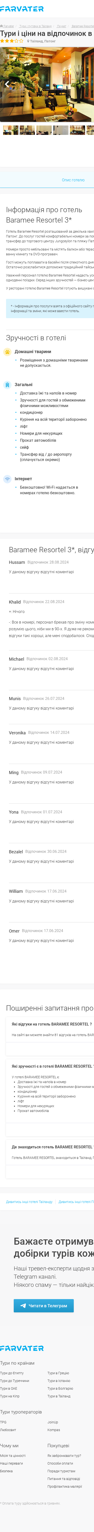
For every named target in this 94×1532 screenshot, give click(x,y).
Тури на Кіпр (10, 1396)
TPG (3, 1422)
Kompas (53, 1430)
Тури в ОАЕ (8, 1388)
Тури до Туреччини (14, 1381)
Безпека (6, 1471)
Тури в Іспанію (58, 1381)
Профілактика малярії (64, 1486)
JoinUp (52, 1422)
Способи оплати (60, 1463)
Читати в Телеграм (48, 1305)
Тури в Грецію (58, 1373)
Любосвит (8, 1430)
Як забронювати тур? (64, 1456)
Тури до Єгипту (12, 1373)
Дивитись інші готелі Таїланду (29, 1202)
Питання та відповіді (63, 1479)
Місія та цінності (13, 1456)
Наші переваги (11, 1463)
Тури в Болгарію (60, 1388)
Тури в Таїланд (58, 1396)
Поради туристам (61, 1471)
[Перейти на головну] (22, 1348)
